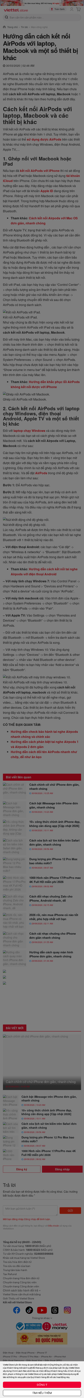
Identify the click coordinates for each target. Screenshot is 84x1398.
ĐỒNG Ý (42, 1384)
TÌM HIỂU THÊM (42, 1393)
